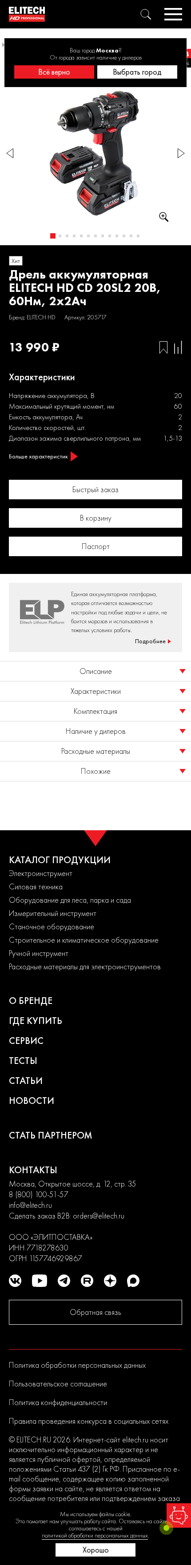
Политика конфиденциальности (58, 1402)
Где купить (35, 1020)
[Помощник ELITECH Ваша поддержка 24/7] (179, 1515)
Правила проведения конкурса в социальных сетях (88, 1421)
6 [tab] (88, 236)
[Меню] (173, 14)
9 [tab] (109, 236)
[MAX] (133, 1280)
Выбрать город (137, 72)
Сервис (26, 1040)
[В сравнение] (178, 347)
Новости (31, 1100)
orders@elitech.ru (98, 1216)
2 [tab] (60, 236)
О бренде (30, 1000)
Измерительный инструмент (52, 913)
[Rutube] (87, 1280)
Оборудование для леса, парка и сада (70, 900)
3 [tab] (67, 236)
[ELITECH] (27, 14)
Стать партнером (50, 1135)
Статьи (26, 1080)
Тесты (23, 1060)
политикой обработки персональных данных (95, 1535)
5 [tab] (81, 236)
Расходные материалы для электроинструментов (85, 966)
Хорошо (96, 1550)
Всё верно (54, 72)
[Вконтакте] (15, 1280)
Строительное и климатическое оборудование (84, 940)
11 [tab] (124, 236)
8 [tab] (102, 236)
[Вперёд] (181, 153)
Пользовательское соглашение (58, 1383)
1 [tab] (53, 236)
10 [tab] (116, 236)
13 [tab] (138, 236)
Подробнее (150, 641)
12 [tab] (131, 236)
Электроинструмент (40, 873)
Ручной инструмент (38, 953)
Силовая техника (36, 886)
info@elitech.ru (30, 1205)
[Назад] (9, 153)
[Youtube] (39, 1280)
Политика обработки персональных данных (77, 1365)
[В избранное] (163, 347)
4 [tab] (74, 236)
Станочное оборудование (51, 926)
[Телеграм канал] (64, 1280)
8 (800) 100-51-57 (38, 1194)
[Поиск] (145, 14)
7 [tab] (95, 236)
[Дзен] (110, 1280)
